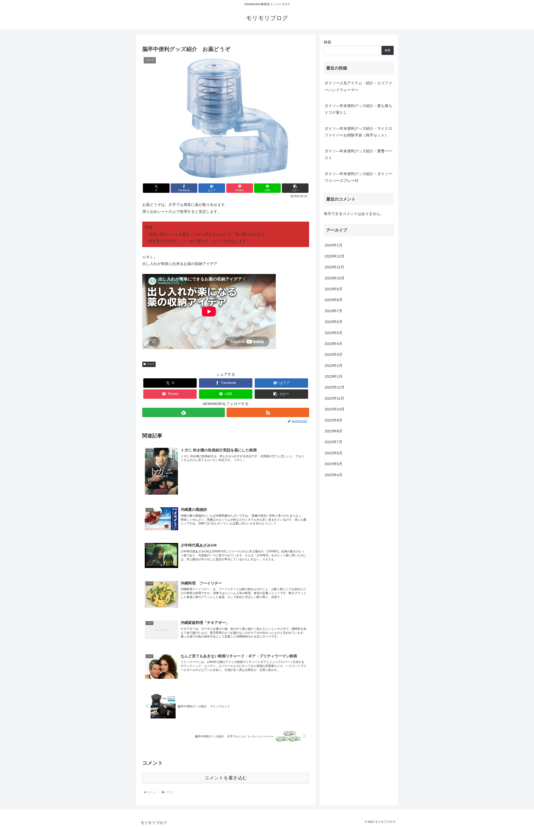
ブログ (150, 364)
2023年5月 (334, 333)
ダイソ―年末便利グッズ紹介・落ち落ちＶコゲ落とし (358, 109)
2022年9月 (334, 420)
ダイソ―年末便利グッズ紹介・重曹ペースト (358, 154)
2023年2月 (334, 366)
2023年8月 (334, 300)
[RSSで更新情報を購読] (268, 412)
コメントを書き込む (225, 777)
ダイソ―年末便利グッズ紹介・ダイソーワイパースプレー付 (358, 177)
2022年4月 (334, 475)
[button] (295, 188)
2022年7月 (334, 442)
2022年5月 (334, 464)
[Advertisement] (359, 516)
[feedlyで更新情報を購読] (183, 412)
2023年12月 (335, 256)
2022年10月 (335, 409)
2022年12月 (335, 387)
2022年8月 (334, 431)
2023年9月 (334, 289)
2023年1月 (334, 376)
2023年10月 (335, 278)
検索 (327, 42)
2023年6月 (334, 322)
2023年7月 (334, 311)
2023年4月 (334, 344)
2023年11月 (334, 267)
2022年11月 (334, 398)
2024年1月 (334, 245)
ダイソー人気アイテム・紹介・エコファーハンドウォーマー (358, 86)
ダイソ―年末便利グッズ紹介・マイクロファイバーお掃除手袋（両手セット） (358, 131)
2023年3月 (334, 354)
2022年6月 (334, 453)
